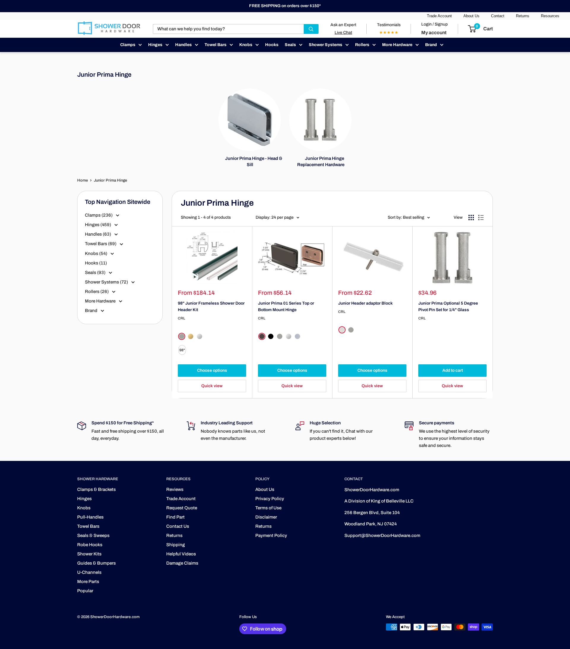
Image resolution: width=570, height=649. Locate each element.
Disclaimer (266, 517)
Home (82, 180)
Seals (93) (95, 272)
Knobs (245, 44)
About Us (471, 16)
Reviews (174, 489)
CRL (181, 318)
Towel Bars (216, 44)
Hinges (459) (98, 224)
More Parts (88, 581)
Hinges (155, 44)
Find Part (175, 517)
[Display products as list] (481, 217)
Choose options (212, 370)
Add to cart (452, 370)
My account (433, 32)
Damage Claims (182, 563)
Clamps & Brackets (96, 489)
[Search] (311, 29)
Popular (85, 590)
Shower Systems (325, 44)
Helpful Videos (181, 554)
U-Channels (89, 572)
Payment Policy (271, 535)
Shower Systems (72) (107, 282)
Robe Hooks (89, 544)
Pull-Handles (90, 517)
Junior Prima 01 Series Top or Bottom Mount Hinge (286, 306)
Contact (497, 16)
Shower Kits (89, 554)
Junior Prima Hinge (110, 180)
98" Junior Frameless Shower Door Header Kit (211, 306)
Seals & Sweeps (93, 535)
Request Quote (181, 507)
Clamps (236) (99, 215)
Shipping (175, 544)
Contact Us (177, 526)
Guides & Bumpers (96, 563)
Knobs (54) (96, 253)
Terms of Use (268, 507)
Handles (183, 44)
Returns (522, 16)
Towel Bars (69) (101, 243)
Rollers (362, 44)
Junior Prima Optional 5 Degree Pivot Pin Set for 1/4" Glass (448, 306)
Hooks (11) (96, 263)
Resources (550, 16)
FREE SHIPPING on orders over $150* (285, 6)
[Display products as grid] (471, 217)
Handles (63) (98, 234)
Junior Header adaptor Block (365, 303)
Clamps (127, 44)
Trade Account (439, 16)
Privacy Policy (269, 498)
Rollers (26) (97, 291)
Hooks (271, 44)
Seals (290, 44)
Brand (431, 44)
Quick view (212, 386)
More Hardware (397, 44)
